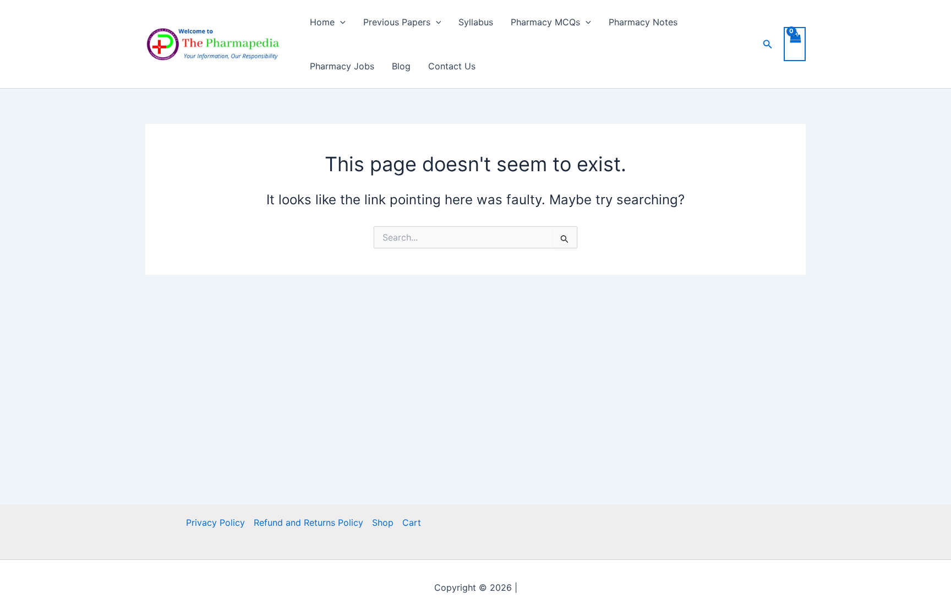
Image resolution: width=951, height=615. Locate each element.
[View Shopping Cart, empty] (795, 44)
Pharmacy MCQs (545, 22)
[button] (340, 22)
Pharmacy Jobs (342, 66)
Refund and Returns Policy (308, 522)
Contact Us (452, 66)
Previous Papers (396, 22)
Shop (382, 522)
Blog (401, 66)
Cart (411, 522)
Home (322, 22)
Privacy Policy (215, 522)
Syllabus (475, 22)
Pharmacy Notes (643, 22)
